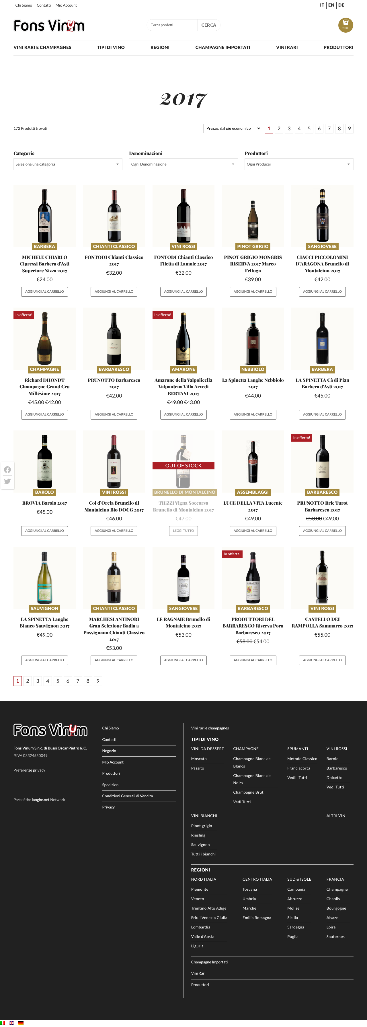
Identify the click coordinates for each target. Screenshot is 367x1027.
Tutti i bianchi (203, 854)
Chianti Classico (114, 246)
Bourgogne (336, 908)
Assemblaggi (253, 492)
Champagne (44, 369)
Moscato (199, 758)
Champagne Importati (223, 47)
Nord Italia (203, 879)
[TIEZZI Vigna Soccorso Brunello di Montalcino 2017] (184, 461)
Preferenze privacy (29, 770)
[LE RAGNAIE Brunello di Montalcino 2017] (184, 578)
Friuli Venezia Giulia (209, 917)
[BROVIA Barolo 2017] (44, 461)
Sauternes (336, 936)
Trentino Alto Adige (209, 908)
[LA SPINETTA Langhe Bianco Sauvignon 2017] (44, 578)
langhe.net (40, 799)
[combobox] (67, 164)
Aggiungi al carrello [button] (44, 292)
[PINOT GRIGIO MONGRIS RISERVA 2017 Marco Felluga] (253, 216)
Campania (296, 889)
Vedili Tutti (297, 777)
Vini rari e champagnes (42, 47)
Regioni (160, 47)
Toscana (250, 889)
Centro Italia (257, 879)
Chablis (333, 898)
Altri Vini (337, 815)
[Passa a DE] (21, 1023)
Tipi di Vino (111, 47)
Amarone (183, 369)
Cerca (208, 24)
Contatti (44, 5)
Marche (249, 908)
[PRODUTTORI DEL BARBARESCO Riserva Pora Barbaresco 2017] (253, 578)
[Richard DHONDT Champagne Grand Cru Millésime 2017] (44, 339)
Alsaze (332, 917)
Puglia (292, 936)
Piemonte (199, 889)
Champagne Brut (248, 792)
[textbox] (67, 164)
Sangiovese (322, 246)
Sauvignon (44, 608)
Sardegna (295, 927)
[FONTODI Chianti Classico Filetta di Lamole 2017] (184, 216)
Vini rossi (183, 246)
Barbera (44, 246)
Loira (331, 927)
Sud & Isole (299, 879)
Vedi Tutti (242, 802)
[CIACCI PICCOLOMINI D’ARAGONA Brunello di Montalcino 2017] (322, 216)
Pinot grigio (253, 246)
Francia (335, 879)
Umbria (249, 898)
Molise (293, 908)
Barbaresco (114, 369)
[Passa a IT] (2, 1023)
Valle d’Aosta (202, 936)
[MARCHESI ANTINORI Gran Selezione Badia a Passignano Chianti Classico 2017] (114, 578)
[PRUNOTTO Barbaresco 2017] (114, 339)
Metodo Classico (302, 758)
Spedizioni (110, 784)
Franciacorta (298, 768)
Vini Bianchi (204, 815)
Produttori (339, 47)
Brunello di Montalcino (184, 492)
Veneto (197, 898)
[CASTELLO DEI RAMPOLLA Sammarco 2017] (322, 578)
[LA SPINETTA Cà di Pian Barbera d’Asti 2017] (322, 339)
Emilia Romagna (257, 917)
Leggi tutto (183, 531)
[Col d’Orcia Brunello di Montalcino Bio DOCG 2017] (114, 461)
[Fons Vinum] (49, 30)
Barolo (44, 492)
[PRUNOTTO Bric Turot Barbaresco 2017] (322, 461)
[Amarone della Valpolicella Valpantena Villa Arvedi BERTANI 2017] (184, 339)
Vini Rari (287, 47)
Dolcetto (335, 777)
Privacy (108, 807)
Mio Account (66, 5)
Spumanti (297, 748)
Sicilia (292, 917)
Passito (197, 768)
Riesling (198, 835)
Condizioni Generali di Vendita (127, 796)
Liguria (197, 946)
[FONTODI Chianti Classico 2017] (114, 216)
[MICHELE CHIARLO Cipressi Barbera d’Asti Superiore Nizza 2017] (44, 216)
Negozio (109, 750)
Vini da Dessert (207, 748)
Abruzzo (294, 898)
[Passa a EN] (11, 1023)
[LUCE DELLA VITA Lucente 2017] (253, 461)
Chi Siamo (23, 5)
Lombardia (200, 927)
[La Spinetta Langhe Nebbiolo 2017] (253, 339)
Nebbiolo (252, 369)
